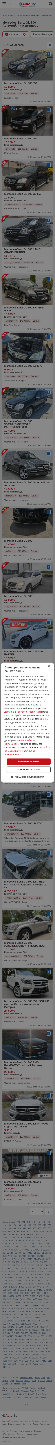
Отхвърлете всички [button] (28, 769)
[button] (27, 777)
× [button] (49, 666)
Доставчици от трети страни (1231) (23, 711)
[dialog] (27, 722)
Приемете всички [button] (28, 761)
